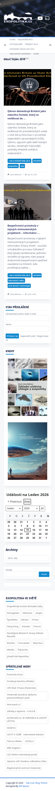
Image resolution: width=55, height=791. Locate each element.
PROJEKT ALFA (31, 44)
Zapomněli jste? (28, 336)
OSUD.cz (29, 741)
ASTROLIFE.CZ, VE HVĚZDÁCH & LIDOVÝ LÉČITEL (27, 719)
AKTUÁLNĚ (37, 161)
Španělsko (12, 619)
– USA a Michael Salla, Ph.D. (19, 161)
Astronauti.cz (13, 704)
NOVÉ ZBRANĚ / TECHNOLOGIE (19, 286)
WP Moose (24, 786)
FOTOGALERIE (16, 44)
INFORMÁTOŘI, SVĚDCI (16, 280)
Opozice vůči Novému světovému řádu (26, 761)
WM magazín (13, 747)
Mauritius (38, 643)
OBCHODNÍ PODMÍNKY (20, 53)
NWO (22, 166)
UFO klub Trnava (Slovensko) (21, 687)
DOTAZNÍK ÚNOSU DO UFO (22, 49)
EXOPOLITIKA (13, 166)
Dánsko (24, 619)
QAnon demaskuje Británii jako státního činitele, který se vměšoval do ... (26, 114)
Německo (27, 613)
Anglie (39, 613)
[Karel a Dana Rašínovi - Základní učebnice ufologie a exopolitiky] (27, 388)
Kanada (26, 626)
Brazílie (11, 643)
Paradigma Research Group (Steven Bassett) (25, 635)
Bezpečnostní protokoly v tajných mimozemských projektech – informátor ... (23, 229)
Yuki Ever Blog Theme (36, 782)
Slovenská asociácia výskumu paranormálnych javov (22, 696)
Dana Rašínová (15, 175)
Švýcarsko (23, 649)
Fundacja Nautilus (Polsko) (20, 681)
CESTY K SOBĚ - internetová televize (25, 734)
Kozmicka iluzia (15, 674)
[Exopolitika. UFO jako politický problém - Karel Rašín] (27, 453)
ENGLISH (14, 58)
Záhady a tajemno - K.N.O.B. (21, 711)
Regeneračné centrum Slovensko (24, 767)
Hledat (9, 569)
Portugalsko (13, 613)
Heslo (8, 324)
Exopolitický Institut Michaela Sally (24, 606)
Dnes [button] (27, 501)
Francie (37, 626)
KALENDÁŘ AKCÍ (25, 39)
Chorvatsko (23, 643)
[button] (14, 502)
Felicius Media (14, 741)
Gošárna (11, 727)
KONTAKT (24, 58)
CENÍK (36, 53)
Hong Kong (12, 626)
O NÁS (12, 39)
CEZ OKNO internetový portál (22, 754)
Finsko (35, 619)
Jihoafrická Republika (18, 656)
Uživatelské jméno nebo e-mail (21, 313)
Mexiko (10, 649)
